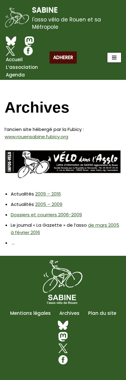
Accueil (14, 59)
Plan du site (102, 313)
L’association (22, 67)
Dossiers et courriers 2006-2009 (46, 214)
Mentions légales (30, 313)
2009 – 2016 (48, 194)
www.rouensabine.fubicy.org (36, 136)
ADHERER (63, 57)
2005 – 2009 (48, 204)
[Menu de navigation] (114, 57)
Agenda (15, 75)
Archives (69, 313)
